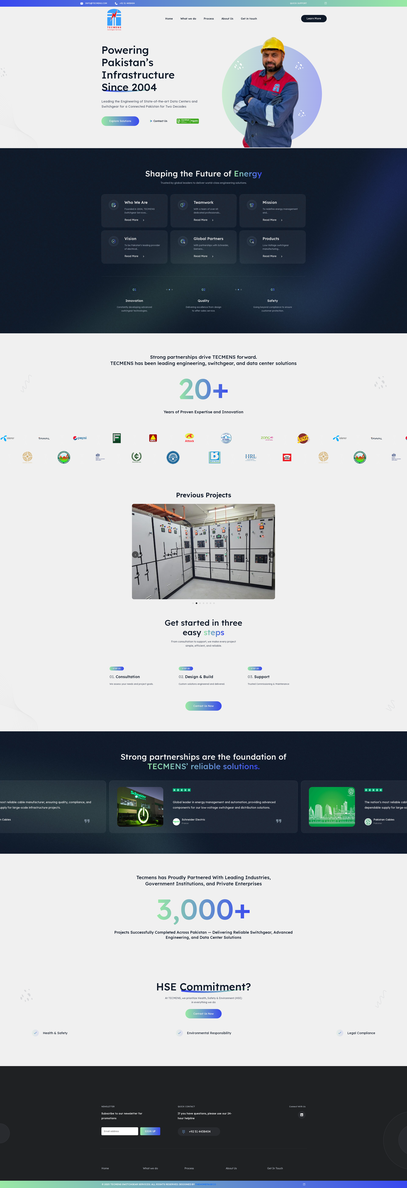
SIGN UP (150, 1131)
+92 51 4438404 (127, 3)
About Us (227, 18)
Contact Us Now (203, 705)
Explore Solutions (120, 121)
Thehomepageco (205, 1184)
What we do (188, 18)
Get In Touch (275, 1168)
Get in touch (249, 18)
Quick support (298, 3)
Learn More (314, 18)
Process (209, 18)
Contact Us (160, 121)
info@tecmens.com (96, 3)
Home (169, 18)
